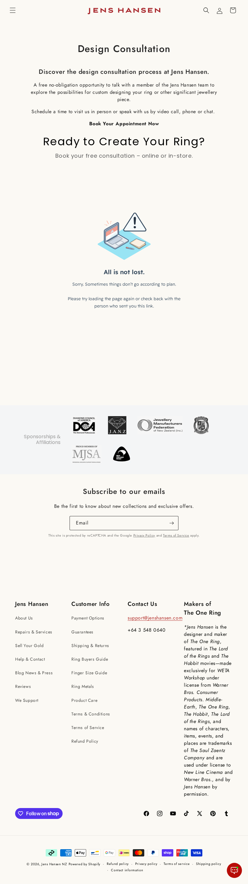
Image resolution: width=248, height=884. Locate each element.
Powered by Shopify (85, 864)
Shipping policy (208, 863)
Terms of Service (176, 535)
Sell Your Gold (29, 645)
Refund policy (118, 863)
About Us (24, 618)
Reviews (23, 686)
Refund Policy (84, 741)
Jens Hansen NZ (54, 864)
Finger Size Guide (89, 673)
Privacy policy (146, 863)
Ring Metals (82, 686)
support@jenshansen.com (155, 617)
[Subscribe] (171, 523)
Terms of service (177, 863)
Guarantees (82, 632)
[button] (12, 10)
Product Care (84, 700)
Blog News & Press (34, 673)
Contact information (127, 870)
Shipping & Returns (90, 645)
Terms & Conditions (90, 714)
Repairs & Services (33, 632)
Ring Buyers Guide (89, 659)
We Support (26, 700)
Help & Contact (30, 659)
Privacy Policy (144, 535)
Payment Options (87, 618)
